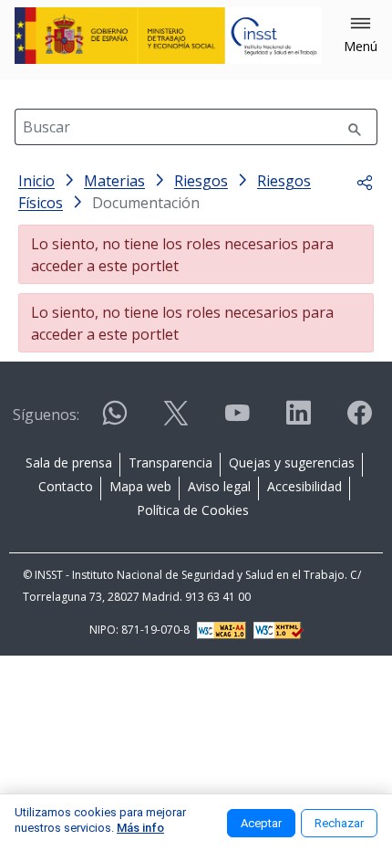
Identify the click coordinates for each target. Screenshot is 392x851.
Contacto (65, 486)
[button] (360, 36)
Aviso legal (219, 486)
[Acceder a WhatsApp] (114, 420)
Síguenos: (46, 414)
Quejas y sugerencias (292, 462)
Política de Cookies (193, 510)
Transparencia (170, 462)
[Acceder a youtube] (237, 420)
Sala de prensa (69, 462)
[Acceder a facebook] (359, 420)
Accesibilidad (304, 486)
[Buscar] (355, 127)
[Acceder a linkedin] (298, 420)
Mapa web (140, 486)
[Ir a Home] (168, 35)
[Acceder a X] (176, 420)
